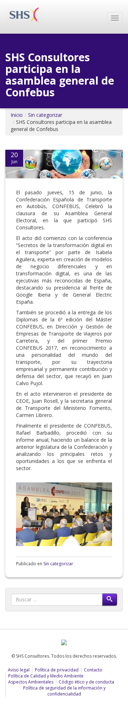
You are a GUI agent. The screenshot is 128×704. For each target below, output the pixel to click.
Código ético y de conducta (86, 682)
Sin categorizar (45, 114)
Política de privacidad (57, 670)
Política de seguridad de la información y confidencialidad (64, 691)
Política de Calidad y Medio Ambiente (46, 676)
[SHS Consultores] (24, 14)
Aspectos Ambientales (30, 682)
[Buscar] (109, 600)
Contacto (93, 670)
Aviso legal (19, 670)
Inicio (17, 114)
